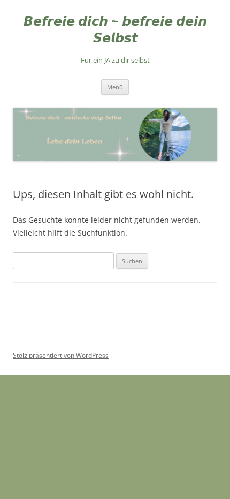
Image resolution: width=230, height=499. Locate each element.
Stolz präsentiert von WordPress (61, 355)
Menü (115, 87)
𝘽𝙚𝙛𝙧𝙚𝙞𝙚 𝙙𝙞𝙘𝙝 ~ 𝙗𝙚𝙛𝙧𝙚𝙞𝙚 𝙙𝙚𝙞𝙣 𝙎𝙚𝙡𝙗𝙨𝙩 (115, 29)
